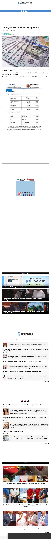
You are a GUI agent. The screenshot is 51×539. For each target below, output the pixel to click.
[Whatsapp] (8, 34)
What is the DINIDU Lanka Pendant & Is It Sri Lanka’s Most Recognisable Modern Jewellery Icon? (25, 404)
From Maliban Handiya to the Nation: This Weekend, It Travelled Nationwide (25, 483)
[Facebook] (3, 34)
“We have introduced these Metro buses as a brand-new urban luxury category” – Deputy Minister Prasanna (24, 312)
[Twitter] (5, 34)
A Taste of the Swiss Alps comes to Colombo (13, 431)
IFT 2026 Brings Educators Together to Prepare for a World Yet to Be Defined (21, 339)
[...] (33, 346)
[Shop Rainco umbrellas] (25, 187)
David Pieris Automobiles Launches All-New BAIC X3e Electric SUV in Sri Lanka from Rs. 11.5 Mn (25, 505)
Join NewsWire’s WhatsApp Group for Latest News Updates (18, 287)
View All (47, 381)
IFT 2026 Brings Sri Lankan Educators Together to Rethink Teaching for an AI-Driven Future (25, 528)
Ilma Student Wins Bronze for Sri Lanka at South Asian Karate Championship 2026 (22, 371)
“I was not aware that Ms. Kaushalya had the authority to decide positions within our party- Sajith (25, 299)
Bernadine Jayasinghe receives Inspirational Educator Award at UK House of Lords (22, 361)
